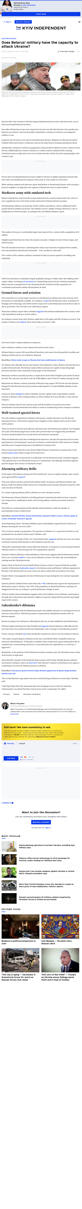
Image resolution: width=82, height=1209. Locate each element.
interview (33, 663)
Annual (22, 743)
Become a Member (23, 22)
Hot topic (6, 694)
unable (21, 557)
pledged (19, 394)
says (24, 634)
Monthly (10, 743)
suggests (40, 311)
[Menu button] (79, 22)
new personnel (28, 282)
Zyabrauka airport (27, 568)
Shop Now (41, 14)
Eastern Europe (9, 38)
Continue (11, 758)
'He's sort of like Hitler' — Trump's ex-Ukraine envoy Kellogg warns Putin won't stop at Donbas (58, 977)
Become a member (41, 822)
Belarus (16, 694)
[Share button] (78, 51)
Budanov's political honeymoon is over (19, 942)
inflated (23, 322)
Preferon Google (67, 51)
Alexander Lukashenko (32, 694)
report (46, 301)
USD (74, 743)
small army (13, 453)
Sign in (48, 827)
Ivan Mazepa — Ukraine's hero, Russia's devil (56, 942)
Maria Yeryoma (10, 57)
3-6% (43, 584)
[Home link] (41, 28)
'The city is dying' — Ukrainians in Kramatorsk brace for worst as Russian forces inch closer (19, 977)
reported (21, 477)
